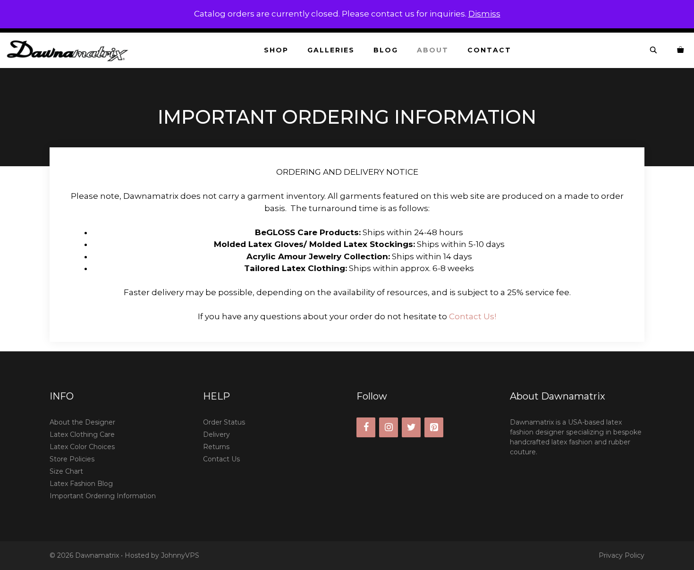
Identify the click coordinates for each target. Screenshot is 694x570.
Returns (216, 446)
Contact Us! (472, 316)
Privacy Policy (621, 555)
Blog (385, 50)
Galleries (331, 50)
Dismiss (484, 13)
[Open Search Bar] (654, 50)
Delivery (216, 434)
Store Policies (72, 459)
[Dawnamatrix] (70, 50)
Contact (489, 50)
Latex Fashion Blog (81, 483)
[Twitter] (411, 427)
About (433, 50)
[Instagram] (388, 427)
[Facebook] (365, 427)
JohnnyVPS (180, 555)
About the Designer (82, 422)
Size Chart (66, 471)
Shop (276, 50)
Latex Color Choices (82, 446)
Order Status (224, 422)
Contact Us (221, 459)
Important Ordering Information (103, 496)
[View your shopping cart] (681, 50)
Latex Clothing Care (82, 434)
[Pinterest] (433, 427)
